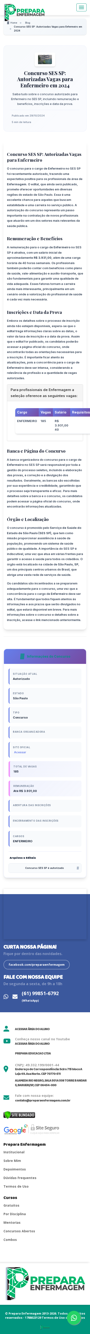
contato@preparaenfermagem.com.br (42, 1100)
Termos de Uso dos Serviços (63, 1317)
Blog (27, 22)
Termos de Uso (16, 1186)
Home (13, 22)
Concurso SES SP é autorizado (44, 868)
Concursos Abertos (19, 1231)
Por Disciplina (14, 1214)
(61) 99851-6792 (40, 996)
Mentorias (12, 1222)
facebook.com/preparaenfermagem (37, 964)
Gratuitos (11, 1205)
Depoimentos (14, 1169)
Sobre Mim (12, 1160)
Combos (10, 1239)
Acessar (20, 752)
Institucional (13, 1152)
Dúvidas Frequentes (19, 1178)
